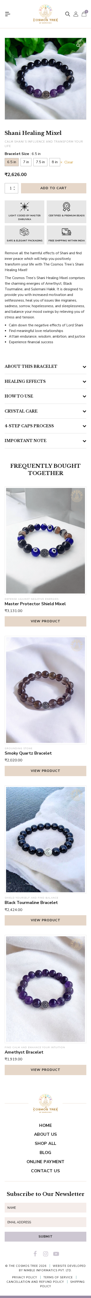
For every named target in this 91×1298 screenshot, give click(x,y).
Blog (46, 1152)
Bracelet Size (23, 153)
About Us (45, 1134)
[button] (78, 45)
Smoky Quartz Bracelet (28, 753)
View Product (45, 621)
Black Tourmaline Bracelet (31, 902)
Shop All (45, 1143)
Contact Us (45, 1171)
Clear (68, 162)
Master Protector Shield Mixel (35, 604)
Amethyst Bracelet (24, 1052)
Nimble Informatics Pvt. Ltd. (48, 1270)
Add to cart (53, 188)
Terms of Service (58, 1277)
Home (45, 1125)
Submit (45, 1236)
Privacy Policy (24, 1277)
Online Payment (46, 1162)
